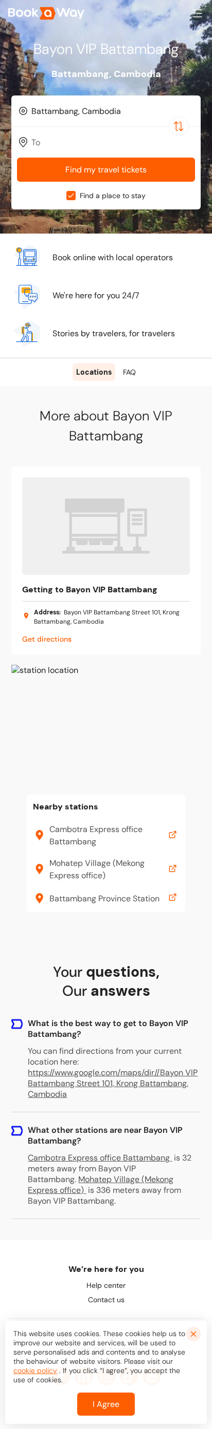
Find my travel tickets (106, 169)
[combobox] (106, 110)
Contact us (106, 1299)
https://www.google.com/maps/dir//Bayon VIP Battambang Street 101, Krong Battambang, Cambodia (113, 1083)
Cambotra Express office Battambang (99, 1157)
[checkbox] (71, 195)
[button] (197, 13)
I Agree (106, 1404)
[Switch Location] (178, 126)
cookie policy (35, 1370)
